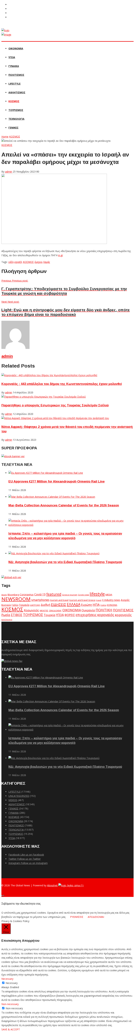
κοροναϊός (105, 614)
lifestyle (97, 594)
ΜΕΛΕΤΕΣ (44, 610)
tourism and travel (59, 600)
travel (98, 600)
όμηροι (38, 262)
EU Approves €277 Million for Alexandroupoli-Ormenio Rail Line (56, 481)
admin (8, 171)
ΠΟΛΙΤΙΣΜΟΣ (16, 74)
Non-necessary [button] (10, 1004)
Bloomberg (13, 594)
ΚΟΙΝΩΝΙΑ (112, 605)
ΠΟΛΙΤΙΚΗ (104, 610)
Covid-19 (40, 594)
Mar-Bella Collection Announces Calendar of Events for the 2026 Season (63, 505)
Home (4, 136)
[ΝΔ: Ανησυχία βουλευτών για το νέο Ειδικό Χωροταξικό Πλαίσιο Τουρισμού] (53, 553)
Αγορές (125, 600)
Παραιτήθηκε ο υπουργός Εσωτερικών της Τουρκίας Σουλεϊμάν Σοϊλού (55, 405)
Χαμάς (46, 262)
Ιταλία (103, 605)
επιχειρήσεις (86, 615)
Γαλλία (15, 605)
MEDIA (108, 594)
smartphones (40, 600)
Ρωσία (5, 615)
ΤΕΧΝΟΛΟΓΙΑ (16, 118)
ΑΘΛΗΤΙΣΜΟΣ (16, 92)
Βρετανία (6, 605)
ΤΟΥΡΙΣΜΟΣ (15, 110)
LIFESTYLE (14, 83)
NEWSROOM (16, 599)
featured (53, 594)
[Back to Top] (2, 895)
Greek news (83, 594)
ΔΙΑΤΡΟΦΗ (35, 605)
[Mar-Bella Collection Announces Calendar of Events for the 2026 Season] (51, 496)
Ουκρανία (88, 610)
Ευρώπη (86, 605)
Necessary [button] (7, 978)
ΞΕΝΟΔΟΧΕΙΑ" (55, 610)
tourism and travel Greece (82, 600)
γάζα (11, 262)
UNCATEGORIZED (18, 796)
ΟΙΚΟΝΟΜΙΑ (15, 48)
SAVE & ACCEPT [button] (10, 1029)
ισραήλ (18, 262)
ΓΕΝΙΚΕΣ (13, 127)
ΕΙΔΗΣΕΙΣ (58, 604)
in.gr (60, 255)
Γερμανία (24, 605)
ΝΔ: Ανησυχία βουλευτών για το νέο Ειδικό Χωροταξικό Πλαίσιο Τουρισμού (65, 562)
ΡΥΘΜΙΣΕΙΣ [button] (76, 917)
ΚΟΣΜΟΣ (13, 101)
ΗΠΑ (96, 604)
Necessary (12, 983)
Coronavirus (27, 594)
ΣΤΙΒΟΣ (16, 615)
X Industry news (111, 600)
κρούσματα (6, 619)
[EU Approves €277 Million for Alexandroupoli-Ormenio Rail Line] (45, 472)
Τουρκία (49, 615)
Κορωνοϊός (31, 610)
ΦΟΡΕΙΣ (70, 615)
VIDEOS (12, 800)
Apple (4, 594)
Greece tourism (69, 594)
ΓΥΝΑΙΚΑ (13, 66)
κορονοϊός (123, 615)
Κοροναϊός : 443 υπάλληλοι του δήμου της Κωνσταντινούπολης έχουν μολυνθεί (61, 384)
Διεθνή (45, 605)
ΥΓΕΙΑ (11, 57)
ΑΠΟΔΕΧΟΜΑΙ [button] (96, 917)
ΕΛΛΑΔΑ (73, 604)
